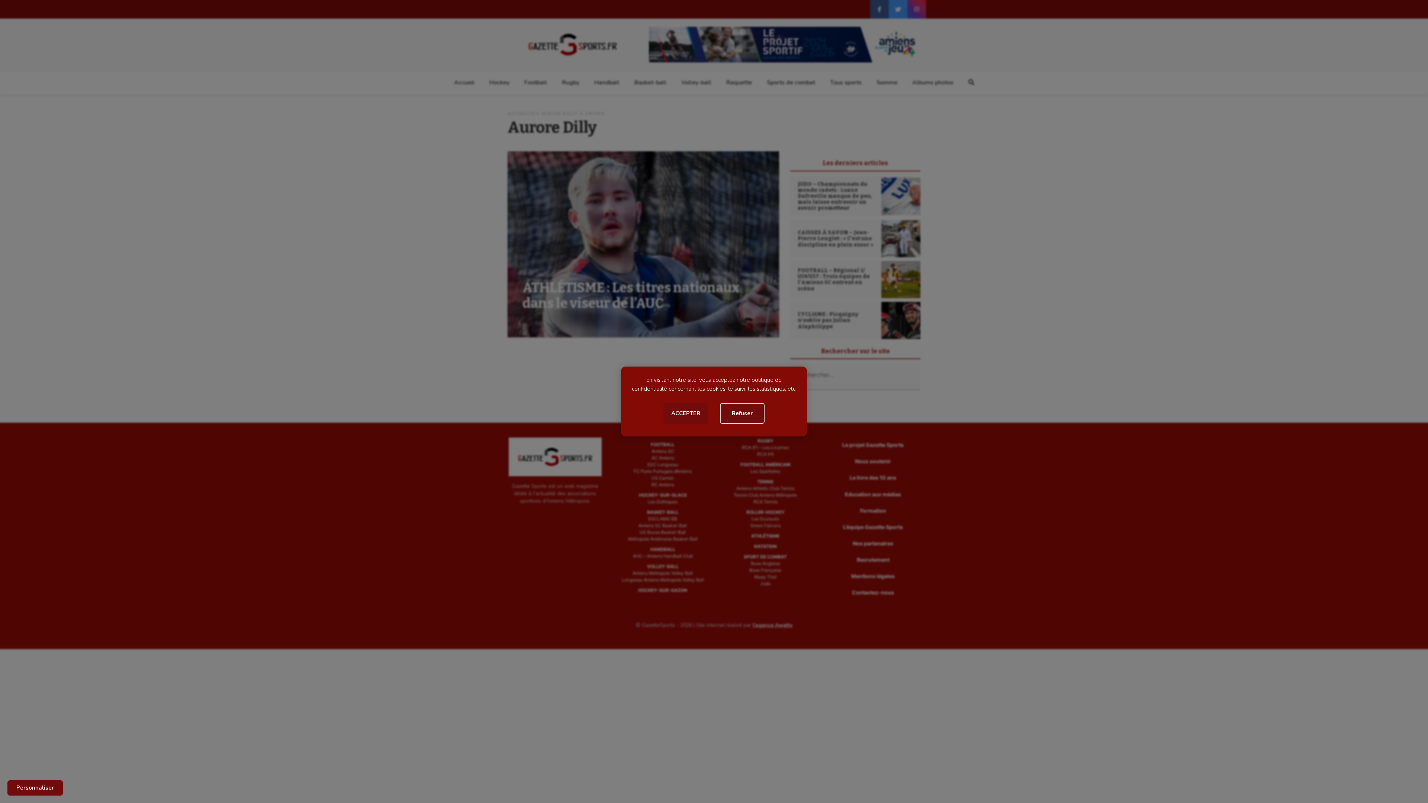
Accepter (685, 413)
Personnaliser (35, 787)
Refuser (742, 413)
